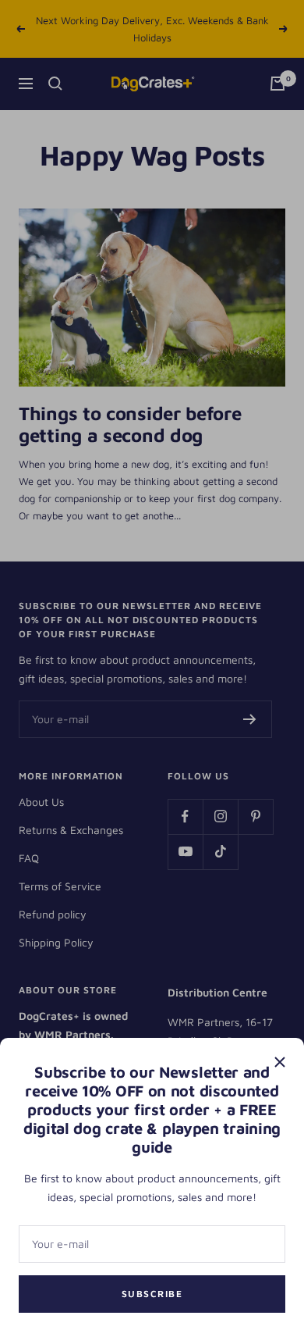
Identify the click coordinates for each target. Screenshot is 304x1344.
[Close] (279, 1062)
